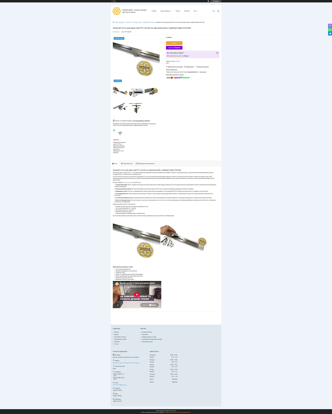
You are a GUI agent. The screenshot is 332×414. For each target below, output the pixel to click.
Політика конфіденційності (184, 412)
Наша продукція (165, 11)
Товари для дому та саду (149, 337)
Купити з (171, 47)
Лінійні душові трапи (148, 22)
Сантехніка (129, 22)
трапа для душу (127, 182)
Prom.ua (174, 410)
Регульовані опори (147, 341)
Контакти (187, 11)
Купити (174, 43)
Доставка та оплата (120, 337)
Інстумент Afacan (147, 332)
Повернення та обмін (120, 339)
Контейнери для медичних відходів (152, 339)
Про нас (178, 11)
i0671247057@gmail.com (120, 385)
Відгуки (116, 334)
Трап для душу (137, 22)
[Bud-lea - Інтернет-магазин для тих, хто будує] (116, 11)
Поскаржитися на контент (170, 412)
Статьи (116, 344)
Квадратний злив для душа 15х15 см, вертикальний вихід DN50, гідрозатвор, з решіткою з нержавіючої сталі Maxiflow (119, 147)
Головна (154, 11)
